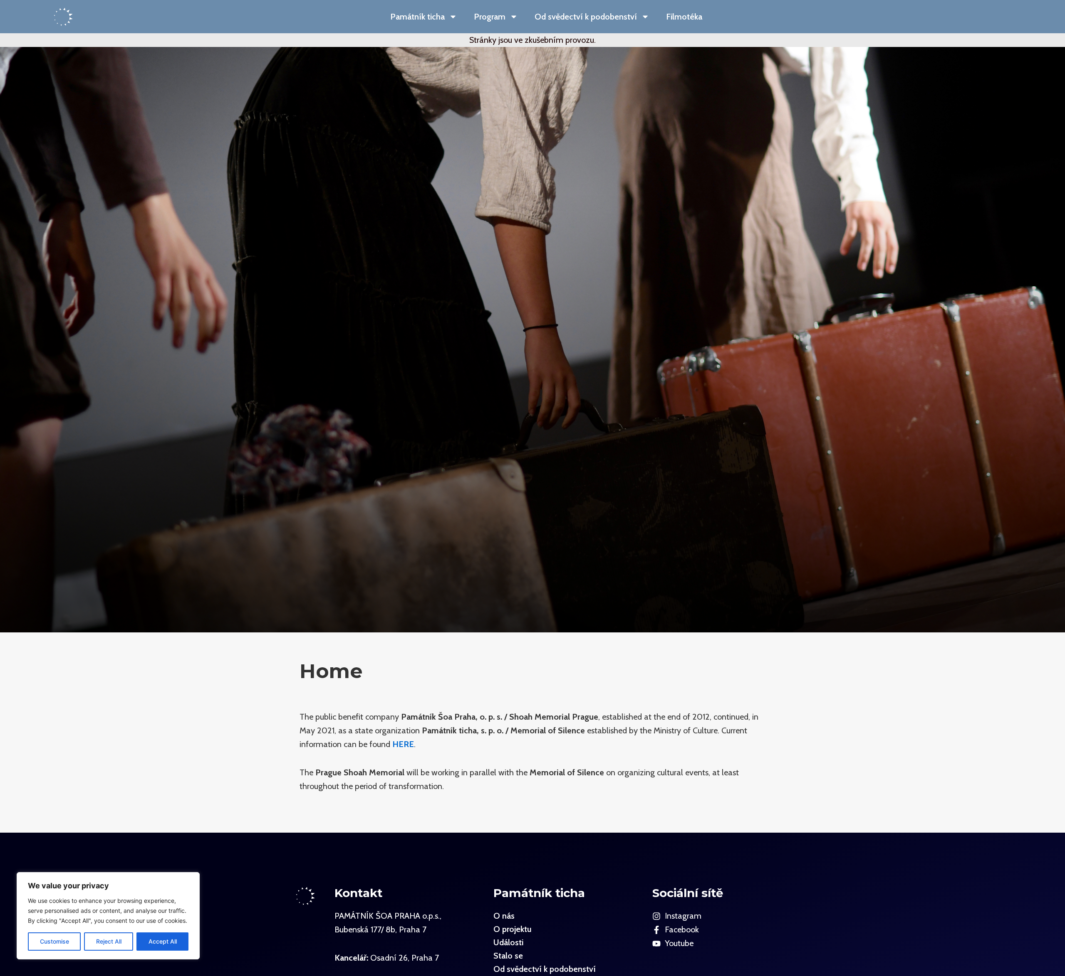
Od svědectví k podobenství (586, 17)
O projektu (512, 929)
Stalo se (508, 956)
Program (489, 17)
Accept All (163, 941)
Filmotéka (684, 17)
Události (508, 942)
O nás (504, 916)
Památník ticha (417, 17)
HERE (403, 744)
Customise (54, 941)
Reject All (108, 941)
